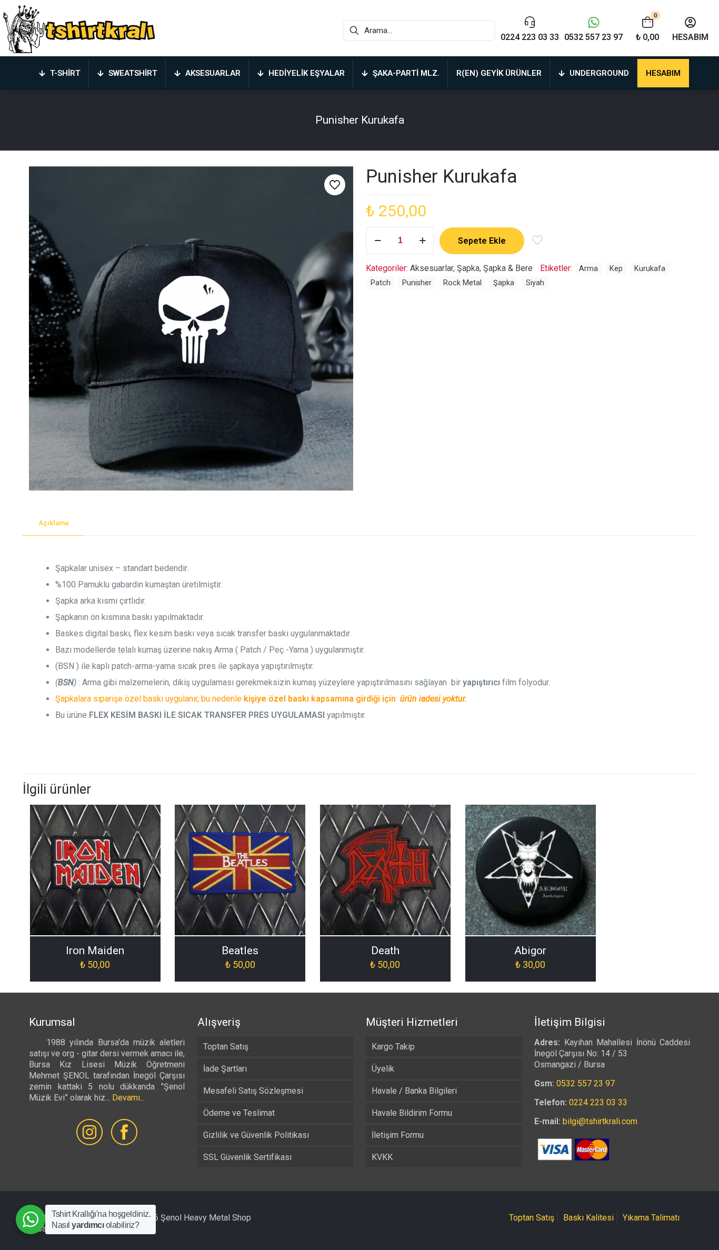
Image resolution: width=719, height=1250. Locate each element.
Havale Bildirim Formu (412, 1113)
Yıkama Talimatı (651, 1218)
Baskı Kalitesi (588, 1218)
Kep (616, 268)
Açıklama (53, 523)
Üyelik (383, 1069)
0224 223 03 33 (598, 1102)
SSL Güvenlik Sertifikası (247, 1157)
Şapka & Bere (508, 268)
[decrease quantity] (377, 240)
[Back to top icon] (668, 1228)
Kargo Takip (393, 1047)
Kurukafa (649, 268)
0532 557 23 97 (585, 1083)
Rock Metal (462, 282)
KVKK (382, 1157)
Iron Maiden (95, 950)
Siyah (535, 282)
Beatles (240, 950)
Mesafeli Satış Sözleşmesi (253, 1091)
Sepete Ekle (482, 241)
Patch (381, 282)
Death (385, 950)
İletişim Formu (398, 1135)
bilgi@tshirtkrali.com (600, 1121)
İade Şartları (225, 1069)
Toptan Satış (225, 1047)
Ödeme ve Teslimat (239, 1113)
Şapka (468, 268)
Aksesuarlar (431, 268)
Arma (588, 268)
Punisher (417, 282)
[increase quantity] (422, 240)
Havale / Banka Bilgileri (414, 1091)
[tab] (53, 523)
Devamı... (128, 1098)
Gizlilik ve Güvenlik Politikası (256, 1135)
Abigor (530, 950)
